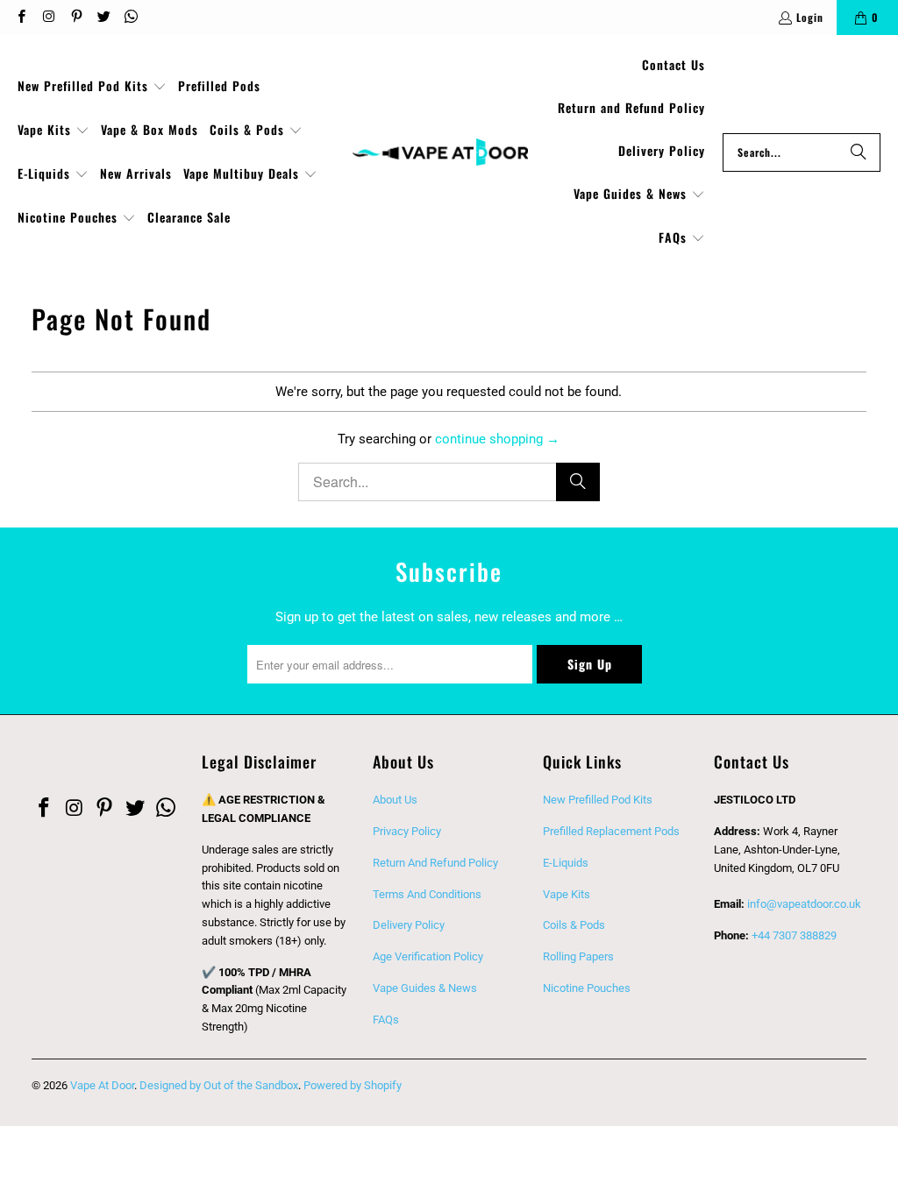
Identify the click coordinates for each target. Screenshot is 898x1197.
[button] (92, 87)
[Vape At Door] (440, 152)
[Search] (858, 152)
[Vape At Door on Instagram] (47, 17)
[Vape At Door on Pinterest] (75, 17)
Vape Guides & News (425, 988)
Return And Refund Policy (435, 862)
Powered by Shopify (352, 1085)
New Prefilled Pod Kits (597, 799)
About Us (395, 799)
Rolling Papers (578, 956)
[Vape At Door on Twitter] (103, 17)
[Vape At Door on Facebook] (20, 17)
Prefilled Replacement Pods (611, 831)
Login (809, 17)
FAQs (386, 1019)
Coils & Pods (574, 924)
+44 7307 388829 (794, 935)
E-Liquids (565, 862)
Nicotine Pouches (587, 988)
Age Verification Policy (428, 956)
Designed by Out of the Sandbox (218, 1085)
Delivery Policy (409, 924)
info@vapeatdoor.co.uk (804, 903)
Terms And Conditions (427, 894)
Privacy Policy (407, 831)
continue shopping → (497, 439)
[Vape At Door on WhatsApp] (130, 17)
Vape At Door (102, 1085)
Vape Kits (566, 894)
